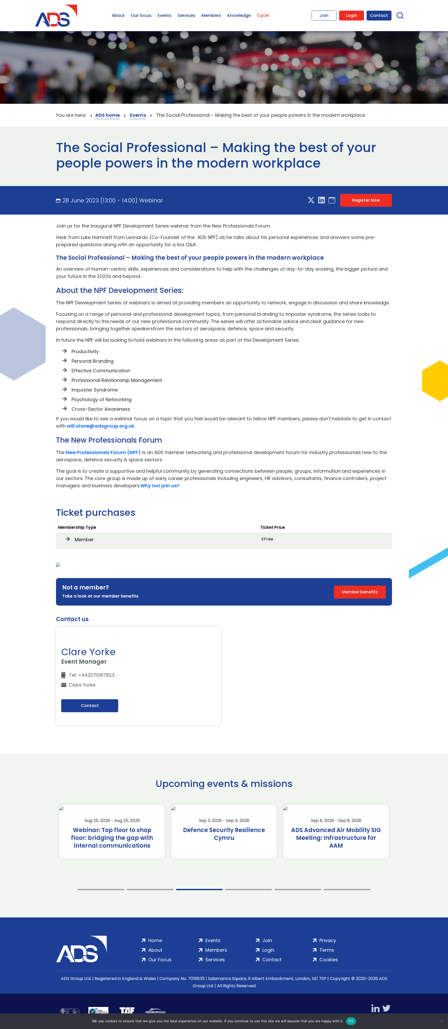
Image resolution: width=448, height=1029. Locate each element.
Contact (379, 15)
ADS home (107, 115)
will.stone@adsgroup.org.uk (100, 426)
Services (186, 15)
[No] (441, 1021)
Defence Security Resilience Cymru (224, 834)
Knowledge (239, 15)
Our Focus (160, 959)
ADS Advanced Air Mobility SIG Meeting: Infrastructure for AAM (336, 838)
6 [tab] (347, 889)
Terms (326, 950)
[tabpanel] (112, 832)
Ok (351, 1021)
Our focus (141, 15)
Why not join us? (159, 485)
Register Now (366, 200)
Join (323, 15)
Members (211, 15)
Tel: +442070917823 (92, 675)
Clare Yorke (82, 685)
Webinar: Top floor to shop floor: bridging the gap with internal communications (112, 838)
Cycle (263, 15)
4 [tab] (248, 889)
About (118, 15)
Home (155, 940)
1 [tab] (101, 889)
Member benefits (360, 592)
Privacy (327, 940)
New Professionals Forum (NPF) (103, 452)
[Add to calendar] (331, 200)
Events (164, 15)
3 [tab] (199, 889)
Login (351, 15)
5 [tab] (298, 889)
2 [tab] (150, 889)
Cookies (328, 959)
